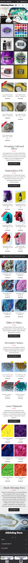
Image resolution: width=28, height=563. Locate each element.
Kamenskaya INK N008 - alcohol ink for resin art (20, 247)
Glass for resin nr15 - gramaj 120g (20, 395)
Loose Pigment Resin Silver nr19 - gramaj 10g (7, 137)
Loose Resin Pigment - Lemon (7, 439)
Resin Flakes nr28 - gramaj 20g (7, 274)
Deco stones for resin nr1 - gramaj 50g (7, 375)
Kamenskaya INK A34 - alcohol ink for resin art (7, 227)
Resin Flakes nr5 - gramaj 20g (7, 294)
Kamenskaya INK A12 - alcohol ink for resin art (7, 247)
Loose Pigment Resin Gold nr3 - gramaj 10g (20, 95)
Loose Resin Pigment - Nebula (20, 478)
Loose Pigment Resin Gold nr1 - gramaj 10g (7, 95)
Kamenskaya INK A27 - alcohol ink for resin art (7, 206)
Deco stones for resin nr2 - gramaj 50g (20, 375)
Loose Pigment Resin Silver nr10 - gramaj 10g (20, 116)
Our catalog (13, 509)
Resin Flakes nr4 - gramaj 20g (20, 274)
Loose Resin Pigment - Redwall (20, 458)
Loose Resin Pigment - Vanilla (20, 439)
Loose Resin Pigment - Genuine (7, 458)
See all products (13, 356)
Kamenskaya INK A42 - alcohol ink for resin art (20, 206)
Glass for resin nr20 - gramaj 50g (7, 395)
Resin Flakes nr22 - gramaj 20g (20, 313)
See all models (13, 163)
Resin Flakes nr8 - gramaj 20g (7, 313)
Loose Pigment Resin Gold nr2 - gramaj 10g (7, 115)
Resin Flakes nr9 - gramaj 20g (20, 294)
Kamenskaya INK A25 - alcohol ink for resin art (20, 227)
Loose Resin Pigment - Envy (7, 478)
